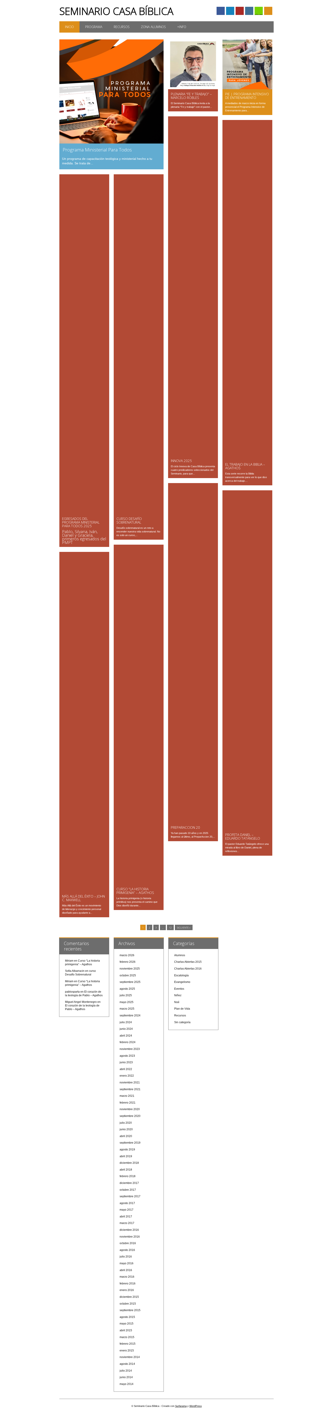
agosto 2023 (127, 1055)
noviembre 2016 (130, 1236)
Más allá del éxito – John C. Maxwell (83, 898)
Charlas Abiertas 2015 (188, 961)
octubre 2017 (128, 1189)
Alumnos (179, 955)
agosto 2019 (127, 1149)
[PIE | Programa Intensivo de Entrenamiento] (247, 88)
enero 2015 (127, 1350)
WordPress (195, 1406)
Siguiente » (184, 927)
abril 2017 (126, 1216)
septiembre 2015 (130, 1310)
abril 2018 (126, 1169)
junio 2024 (126, 1028)
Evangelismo (182, 982)
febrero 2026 (127, 961)
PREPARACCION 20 (185, 827)
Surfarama (181, 1406)
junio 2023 (126, 1062)
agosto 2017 (127, 1203)
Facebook (221, 11)
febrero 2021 (127, 1102)
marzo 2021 (127, 1095)
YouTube (240, 11)
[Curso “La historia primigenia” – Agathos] (139, 883)
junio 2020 (126, 1129)
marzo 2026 (127, 955)
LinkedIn (230, 11)
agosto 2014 (127, 1363)
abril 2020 (126, 1136)
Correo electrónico (259, 11)
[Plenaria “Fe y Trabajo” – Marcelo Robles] (193, 88)
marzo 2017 (127, 1223)
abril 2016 (126, 1270)
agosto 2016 (127, 1250)
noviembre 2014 (130, 1357)
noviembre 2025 (130, 968)
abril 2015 (126, 1330)
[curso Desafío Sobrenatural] (139, 513)
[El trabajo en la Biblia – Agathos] (247, 458)
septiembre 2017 (130, 1196)
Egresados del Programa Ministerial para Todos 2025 (80, 522)
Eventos (179, 988)
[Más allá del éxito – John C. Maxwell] (84, 890)
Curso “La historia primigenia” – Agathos (135, 891)
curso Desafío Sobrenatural (129, 520)
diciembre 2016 (129, 1229)
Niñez (177, 995)
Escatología (181, 975)
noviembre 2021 (130, 1082)
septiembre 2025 (130, 982)
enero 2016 (127, 1290)
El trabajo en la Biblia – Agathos (245, 466)
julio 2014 (126, 1370)
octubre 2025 (128, 975)
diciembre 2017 (129, 1183)
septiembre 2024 (130, 1015)
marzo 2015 (127, 1337)
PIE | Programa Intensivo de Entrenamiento (247, 96)
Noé (176, 1002)
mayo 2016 (126, 1263)
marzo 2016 (127, 1276)
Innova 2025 (181, 460)
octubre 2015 (128, 1303)
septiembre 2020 (130, 1116)
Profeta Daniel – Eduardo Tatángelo (242, 836)
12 (170, 927)
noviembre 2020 (130, 1109)
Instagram (249, 11)
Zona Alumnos (153, 27)
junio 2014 (126, 1377)
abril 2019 (126, 1156)
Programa (93, 27)
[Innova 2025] (193, 455)
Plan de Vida (182, 1008)
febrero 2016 (127, 1283)
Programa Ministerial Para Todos (97, 149)
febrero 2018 (127, 1176)
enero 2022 (127, 1075)
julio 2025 (126, 995)
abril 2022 (126, 1069)
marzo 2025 (127, 1008)
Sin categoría (182, 1022)
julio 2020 (126, 1122)
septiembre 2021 (130, 1089)
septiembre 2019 (130, 1142)
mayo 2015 (126, 1323)
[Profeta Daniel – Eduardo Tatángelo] (247, 829)
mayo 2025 (126, 1002)
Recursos (122, 27)
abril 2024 (126, 1035)
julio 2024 (126, 1022)
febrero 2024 (127, 1042)
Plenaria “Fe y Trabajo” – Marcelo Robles (191, 96)
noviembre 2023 (130, 1049)
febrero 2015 (127, 1343)
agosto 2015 (127, 1317)
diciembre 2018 (129, 1162)
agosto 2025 (127, 988)
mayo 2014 (126, 1384)
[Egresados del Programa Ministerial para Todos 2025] (84, 513)
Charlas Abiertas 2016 (188, 968)
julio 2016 (126, 1256)
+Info (181, 27)
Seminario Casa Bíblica (116, 11)
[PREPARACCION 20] (193, 821)
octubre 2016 (128, 1243)
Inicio (69, 27)
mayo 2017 (126, 1209)
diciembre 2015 (129, 1296)
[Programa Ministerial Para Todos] (111, 142)
